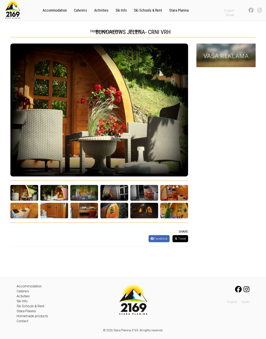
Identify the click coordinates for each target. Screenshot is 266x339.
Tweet (181, 238)
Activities (101, 10)
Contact (135, 31)
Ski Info (121, 10)
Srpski (230, 15)
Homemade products (106, 31)
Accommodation (55, 10)
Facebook (160, 238)
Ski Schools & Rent (148, 10)
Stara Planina (179, 10)
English (229, 10)
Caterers (80, 10)
